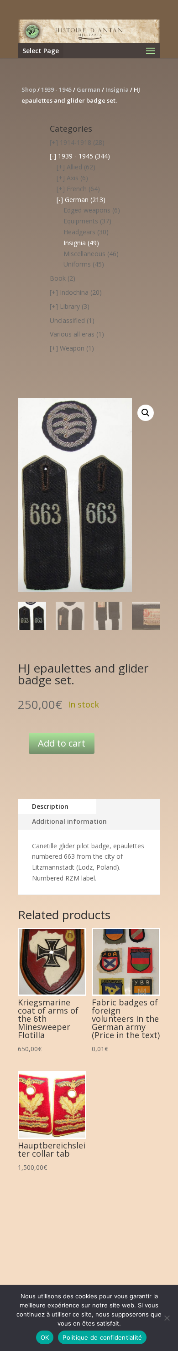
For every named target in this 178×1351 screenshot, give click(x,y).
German (88, 89)
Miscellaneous (84, 253)
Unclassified (67, 320)
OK (45, 1337)
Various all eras (72, 334)
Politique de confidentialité (102, 1337)
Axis (73, 177)
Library (70, 306)
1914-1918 (75, 142)
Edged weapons (86, 210)
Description (50, 806)
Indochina (74, 292)
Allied (74, 167)
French (77, 188)
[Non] (166, 1317)
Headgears (79, 232)
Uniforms (77, 264)
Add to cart (61, 743)
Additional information (69, 821)
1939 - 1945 (56, 89)
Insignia (117, 89)
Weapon (72, 348)
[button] (145, 413)
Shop (28, 89)
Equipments (80, 221)
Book (58, 278)
